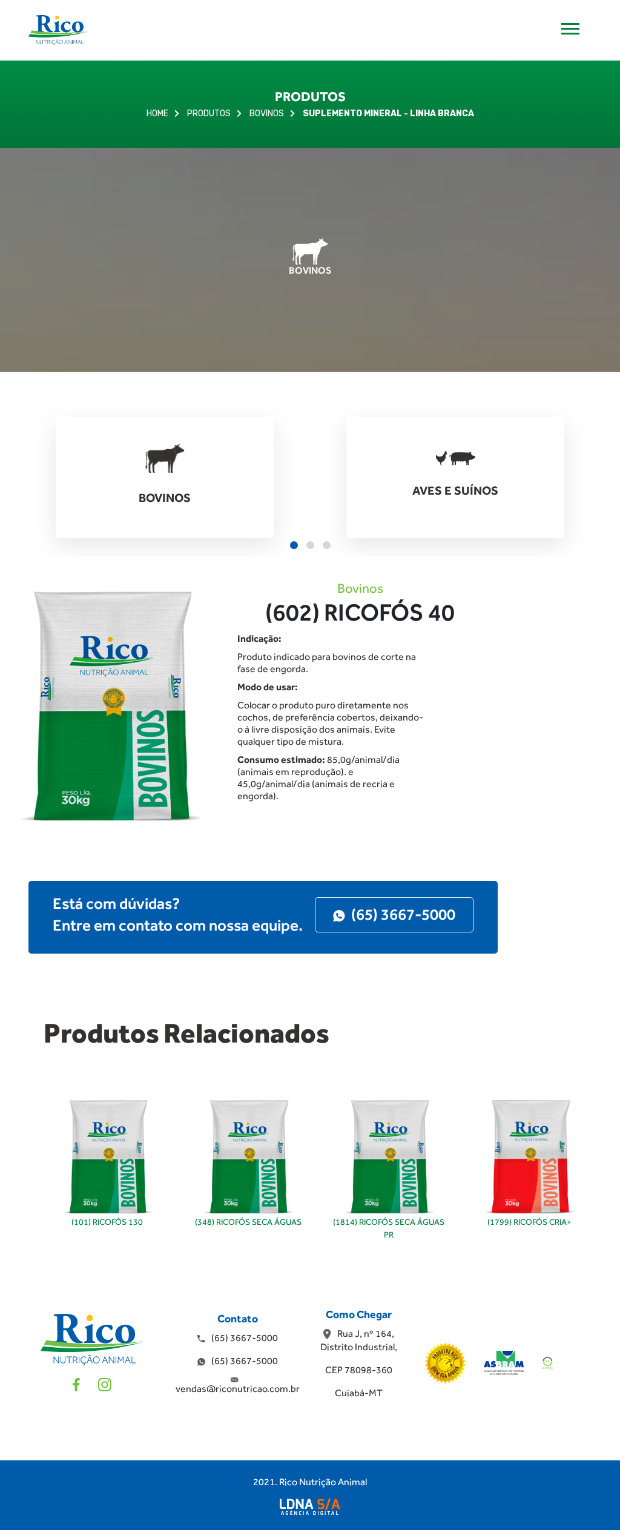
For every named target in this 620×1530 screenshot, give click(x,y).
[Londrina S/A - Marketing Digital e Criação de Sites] (310, 1507)
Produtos (209, 113)
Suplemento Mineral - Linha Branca (388, 113)
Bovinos (266, 113)
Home (157, 113)
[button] (294, 545)
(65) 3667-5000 (403, 914)
